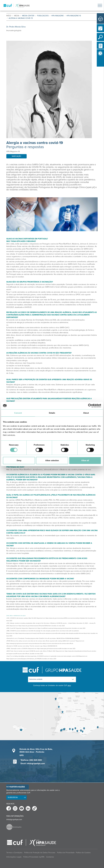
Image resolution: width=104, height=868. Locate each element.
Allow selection (52, 460)
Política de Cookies (83, 853)
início (8, 16)
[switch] (39, 450)
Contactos (50, 857)
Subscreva (13, 797)
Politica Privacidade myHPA (33, 857)
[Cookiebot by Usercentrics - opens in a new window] (90, 405)
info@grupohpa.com (14, 819)
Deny (19, 460)
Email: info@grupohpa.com (33, 763)
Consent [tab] (18, 413)
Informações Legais (14, 857)
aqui (69, 685)
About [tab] (86, 413)
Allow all (85, 460)
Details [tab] (52, 413)
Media (16, 16)
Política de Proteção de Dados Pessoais (39, 853)
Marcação (16, 156)
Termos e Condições (14, 853)
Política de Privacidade (66, 853)
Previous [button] (97, 68)
